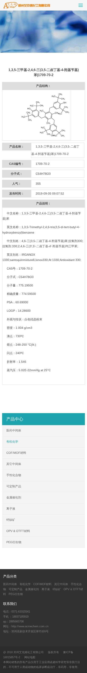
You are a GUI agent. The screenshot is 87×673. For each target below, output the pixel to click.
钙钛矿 (10, 519)
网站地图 (29, 657)
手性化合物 (13, 475)
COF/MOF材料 (16, 452)
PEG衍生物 (13, 542)
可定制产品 (13, 486)
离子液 (10, 508)
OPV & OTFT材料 (18, 531)
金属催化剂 (13, 497)
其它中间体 (13, 464)
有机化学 (12, 441)
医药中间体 (13, 430)
